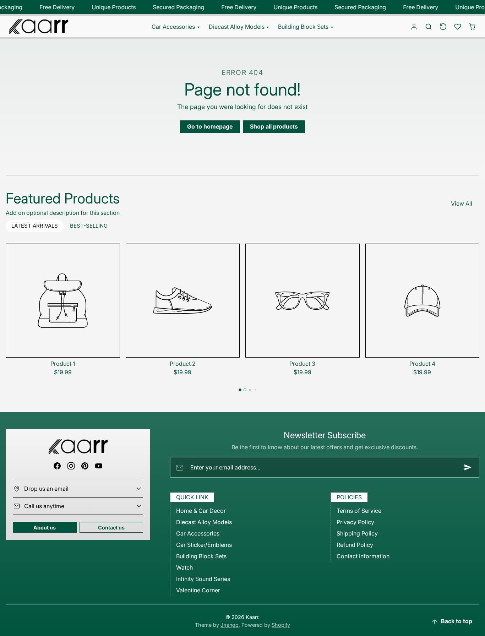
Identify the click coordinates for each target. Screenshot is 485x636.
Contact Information (363, 556)
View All (461, 203)
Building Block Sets (201, 556)
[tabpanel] (242, 321)
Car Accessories (197, 533)
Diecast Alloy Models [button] (237, 26)
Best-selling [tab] (89, 225)
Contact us (111, 527)
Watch (184, 567)
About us (44, 527)
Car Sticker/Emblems (204, 544)
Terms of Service (359, 510)
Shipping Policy (357, 533)
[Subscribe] (467, 467)
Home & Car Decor (201, 510)
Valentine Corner (198, 590)
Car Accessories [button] (174, 26)
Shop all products (274, 126)
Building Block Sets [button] (304, 26)
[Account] (414, 27)
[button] (428, 27)
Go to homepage (210, 126)
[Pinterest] (85, 466)
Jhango (229, 625)
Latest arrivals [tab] (34, 225)
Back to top (456, 621)
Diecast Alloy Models (204, 522)
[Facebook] (57, 466)
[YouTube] (99, 466)
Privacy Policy (355, 522)
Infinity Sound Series (203, 578)
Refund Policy (355, 544)
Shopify (281, 625)
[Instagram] (71, 466)
